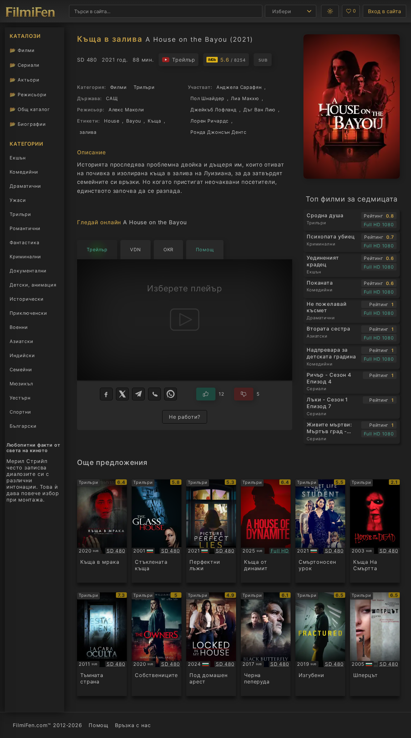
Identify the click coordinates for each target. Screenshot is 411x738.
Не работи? (185, 417)
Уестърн (20, 397)
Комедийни (24, 172)
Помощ (99, 725)
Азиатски (21, 341)
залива (88, 132)
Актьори (24, 80)
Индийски (22, 355)
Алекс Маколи (126, 109)
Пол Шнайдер (207, 98)
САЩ (112, 98)
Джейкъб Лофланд (213, 109)
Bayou (133, 121)
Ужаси (18, 200)
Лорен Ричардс (209, 121)
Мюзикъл (21, 383)
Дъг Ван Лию (259, 109)
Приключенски (28, 313)
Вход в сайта (384, 11)
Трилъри (20, 215)
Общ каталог (30, 109)
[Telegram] (138, 394)
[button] (330, 11)
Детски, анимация (33, 284)
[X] (122, 394)
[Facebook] (106, 394)
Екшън (18, 157)
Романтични (25, 228)
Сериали (24, 65)
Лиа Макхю (245, 98)
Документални (28, 270)
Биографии (28, 124)
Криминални (25, 256)
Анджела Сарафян (239, 87)
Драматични (25, 186)
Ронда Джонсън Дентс (218, 132)
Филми (22, 50)
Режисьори (28, 94)
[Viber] (154, 394)
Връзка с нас (133, 725)
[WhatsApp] (170, 394)
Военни (19, 327)
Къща (154, 121)
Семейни (21, 369)
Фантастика (24, 242)
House (111, 121)
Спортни (20, 412)
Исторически (27, 299)
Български (23, 426)
